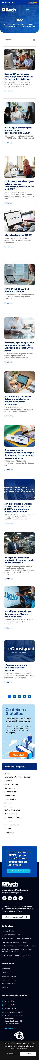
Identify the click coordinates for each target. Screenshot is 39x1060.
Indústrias (8, 803)
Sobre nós (6, 969)
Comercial (8, 781)
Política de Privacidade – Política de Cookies (18, 946)
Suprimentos (9, 832)
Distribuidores (9, 795)
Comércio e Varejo (11, 784)
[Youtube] (20, 898)
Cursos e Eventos (11, 792)
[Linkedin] (15, 898)
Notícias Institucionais (12, 810)
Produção (8, 821)
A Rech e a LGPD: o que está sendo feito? (18, 938)
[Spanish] (35, 2)
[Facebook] (4, 898)
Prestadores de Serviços (13, 817)
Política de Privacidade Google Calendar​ (17, 955)
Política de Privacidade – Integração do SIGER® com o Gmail (16, 950)
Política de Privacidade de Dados (14, 942)
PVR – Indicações (8, 983)
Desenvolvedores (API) (11, 935)
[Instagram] (10, 898)
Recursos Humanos (11, 825)
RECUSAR (10, 1053)
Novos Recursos (10, 814)
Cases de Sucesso (9, 976)
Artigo (6, 773)
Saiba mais (8, 91)
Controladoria (9, 788)
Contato (5, 987)
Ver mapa (9, 1028)
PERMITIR (28, 1053)
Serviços (7, 828)
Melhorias (8, 806)
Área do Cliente (8, 931)
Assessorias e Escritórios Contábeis (17, 777)
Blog (4, 972)
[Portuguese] (32, 2)
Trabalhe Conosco (9, 980)
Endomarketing (10, 799)
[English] (29, 2)
